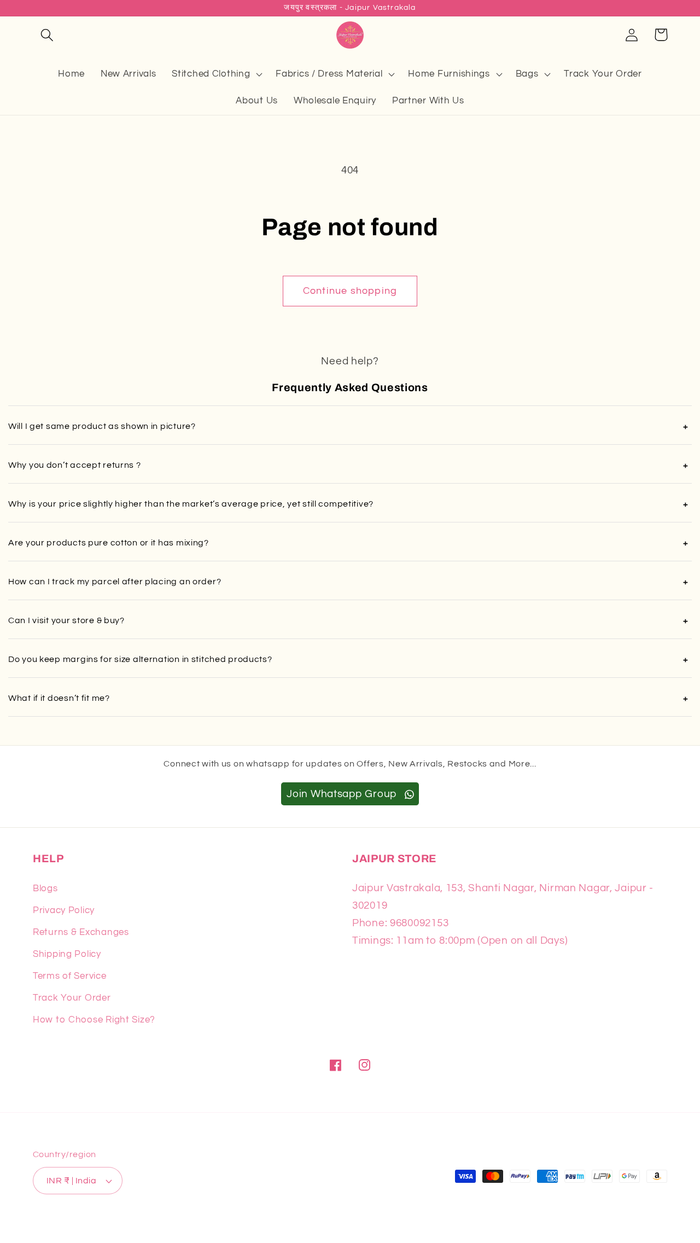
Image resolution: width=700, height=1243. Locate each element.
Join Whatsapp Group (343, 793)
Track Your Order (72, 998)
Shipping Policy (67, 954)
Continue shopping (350, 291)
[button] (47, 34)
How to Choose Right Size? (94, 1020)
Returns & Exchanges (81, 932)
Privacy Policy (64, 910)
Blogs (45, 888)
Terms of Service (70, 976)
